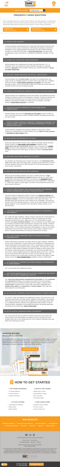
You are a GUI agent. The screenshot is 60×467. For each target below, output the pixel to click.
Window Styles (12, 407)
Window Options (13, 409)
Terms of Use (25, 440)
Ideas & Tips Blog (37, 395)
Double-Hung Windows (8, 423)
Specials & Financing (14, 395)
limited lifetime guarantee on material (29, 82)
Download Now (29, 349)
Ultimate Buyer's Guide (39, 391)
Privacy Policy (34, 440)
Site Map (33, 442)
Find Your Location (38, 407)
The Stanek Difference (14, 391)
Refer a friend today (30, 306)
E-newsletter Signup (38, 398)
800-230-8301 (23, 465)
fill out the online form (35, 51)
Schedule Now (36, 464)
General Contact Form (39, 409)
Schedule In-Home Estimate (40, 404)
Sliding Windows (53, 423)
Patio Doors (32, 425)
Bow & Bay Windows (40, 423)
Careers (39, 442)
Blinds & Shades (50, 425)
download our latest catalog (15, 133)
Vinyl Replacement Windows (16, 404)
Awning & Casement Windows (25, 423)
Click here (14, 68)
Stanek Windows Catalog (39, 393)
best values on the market (33, 113)
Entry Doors (24, 425)
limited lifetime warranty (18, 102)
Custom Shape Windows (11, 425)
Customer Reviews (14, 393)
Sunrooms (41, 425)
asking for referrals (44, 195)
